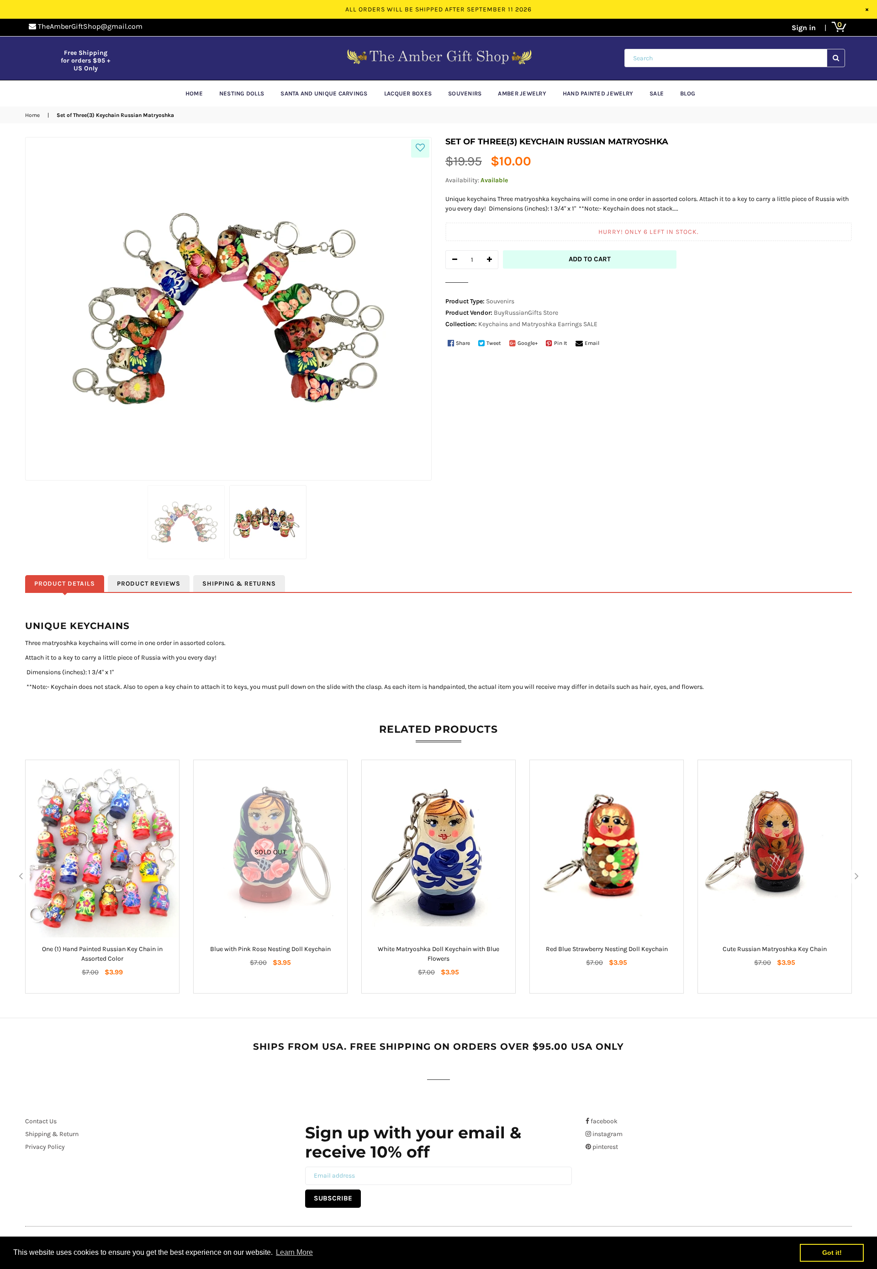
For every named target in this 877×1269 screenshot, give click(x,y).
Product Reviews (148, 583)
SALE (590, 324)
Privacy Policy (45, 1147)
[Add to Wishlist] (420, 148)
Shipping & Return (52, 1134)
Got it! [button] (832, 1252)
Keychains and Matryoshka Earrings (530, 324)
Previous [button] (20, 876)
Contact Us (41, 1121)
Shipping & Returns (239, 583)
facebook (603, 1121)
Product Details (64, 583)
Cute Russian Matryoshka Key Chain (775, 949)
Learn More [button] (294, 1252)
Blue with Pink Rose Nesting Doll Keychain (270, 949)
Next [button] (856, 876)
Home (32, 115)
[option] (102, 876)
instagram (607, 1134)
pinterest (604, 1147)
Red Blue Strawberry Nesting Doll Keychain (607, 949)
